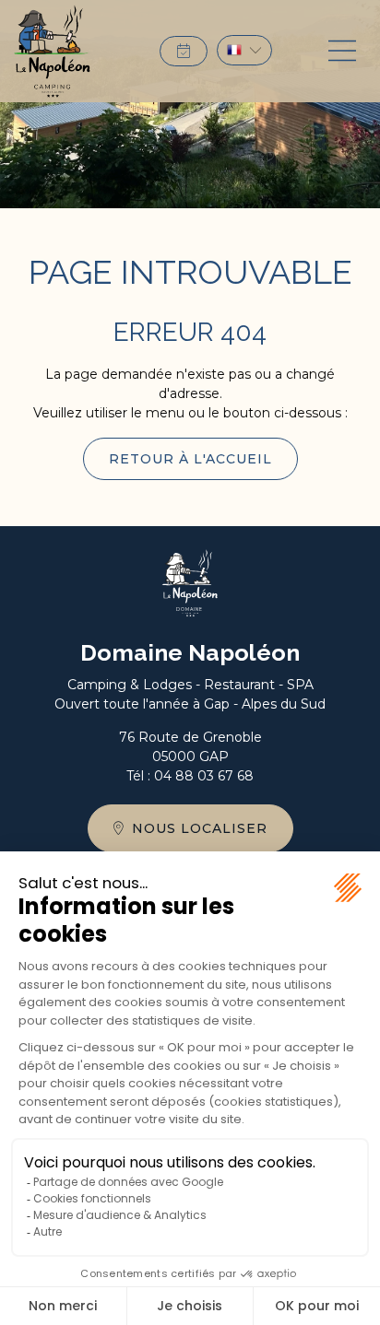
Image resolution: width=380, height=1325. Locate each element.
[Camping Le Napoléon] (52, 51)
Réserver (184, 51)
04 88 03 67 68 (204, 776)
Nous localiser (199, 828)
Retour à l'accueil (190, 459)
